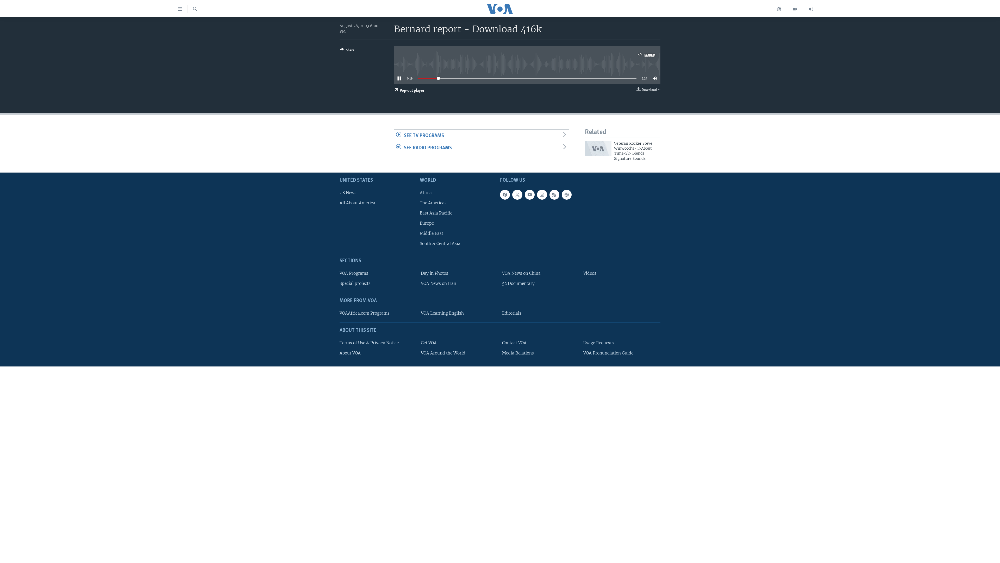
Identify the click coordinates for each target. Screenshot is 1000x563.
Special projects (355, 283)
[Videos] (795, 9)
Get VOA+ (430, 342)
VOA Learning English (442, 313)
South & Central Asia (440, 243)
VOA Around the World (443, 353)
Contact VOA (514, 342)
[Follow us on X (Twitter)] (517, 195)
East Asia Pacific (436, 213)
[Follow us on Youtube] (530, 195)
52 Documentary (518, 283)
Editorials (511, 313)
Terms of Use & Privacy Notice (369, 342)
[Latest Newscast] (811, 9)
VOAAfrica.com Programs (365, 313)
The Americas (433, 202)
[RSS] (554, 195)
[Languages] (779, 9)
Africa (426, 192)
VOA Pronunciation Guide (608, 353)
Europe (427, 223)
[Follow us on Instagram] (542, 195)
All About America (357, 202)
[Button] (347, 51)
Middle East (431, 233)
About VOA (350, 353)
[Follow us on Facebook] (505, 195)
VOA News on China (521, 273)
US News (348, 192)
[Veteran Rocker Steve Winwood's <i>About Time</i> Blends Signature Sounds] (598, 148)
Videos (589, 273)
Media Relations (518, 353)
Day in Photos (434, 273)
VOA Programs (354, 273)
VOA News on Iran (438, 283)
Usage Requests (598, 342)
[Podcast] (567, 195)
